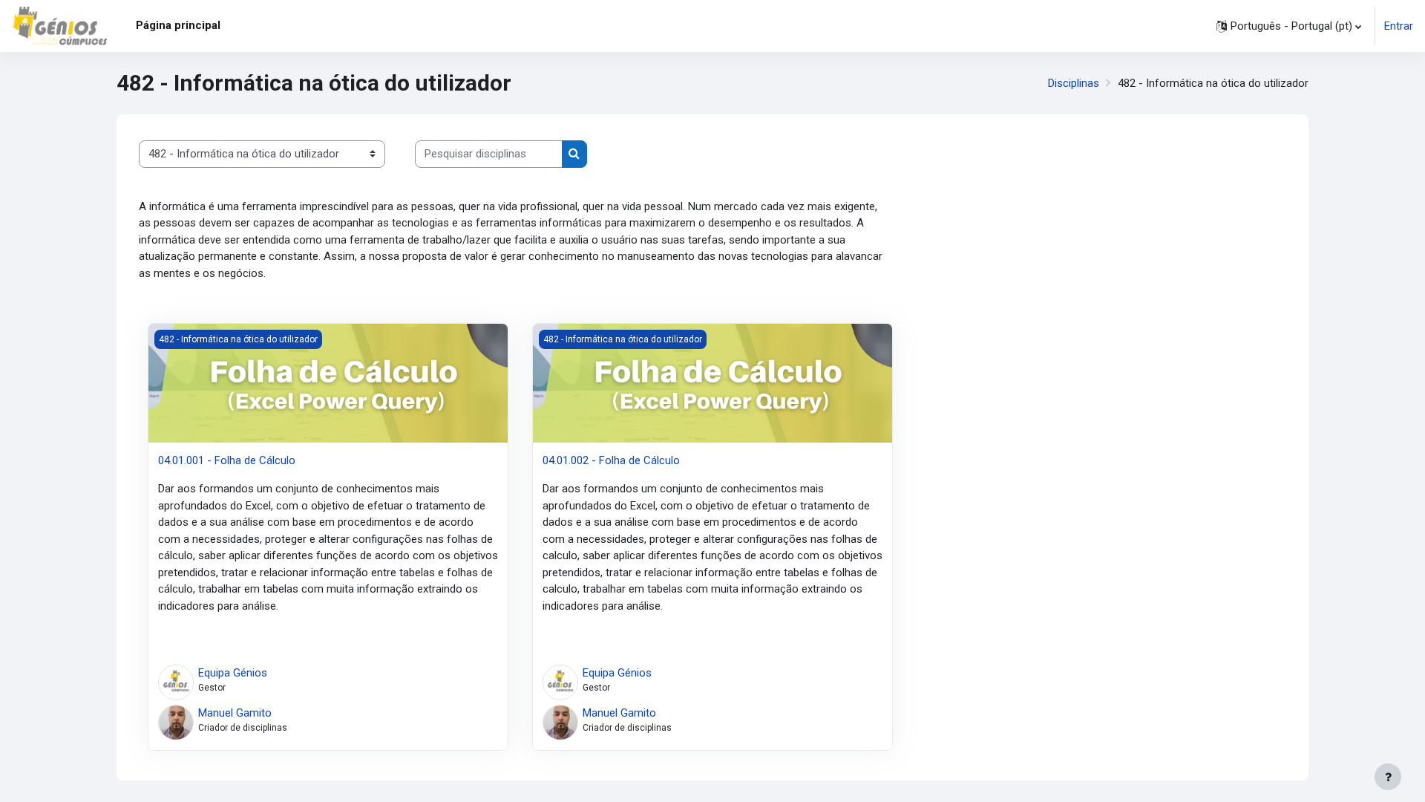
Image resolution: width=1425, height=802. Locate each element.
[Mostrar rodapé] (1388, 776)
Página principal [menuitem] (178, 25)
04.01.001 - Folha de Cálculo (226, 460)
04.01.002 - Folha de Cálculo (611, 460)
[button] (1289, 26)
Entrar (1398, 26)
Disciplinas (1073, 83)
